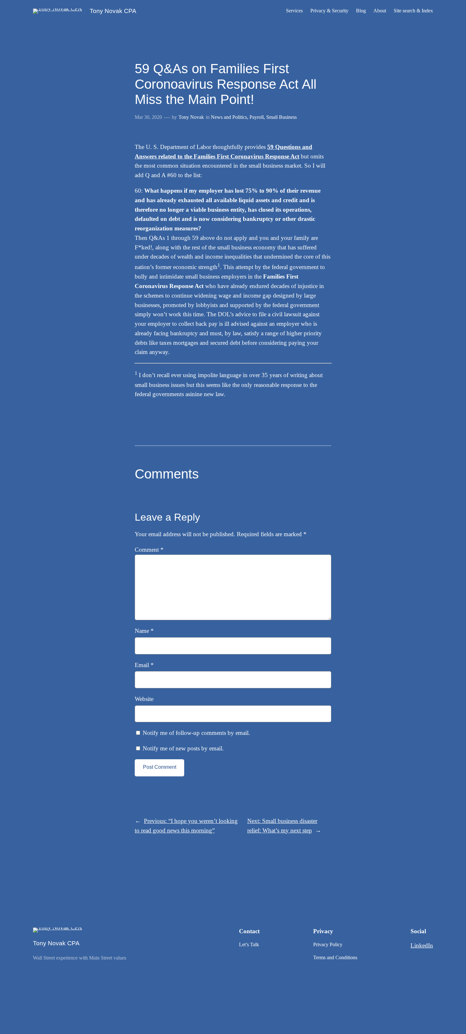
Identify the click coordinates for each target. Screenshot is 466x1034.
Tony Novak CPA (113, 11)
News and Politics (229, 117)
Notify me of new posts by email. (183, 748)
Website (144, 699)
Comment (149, 549)
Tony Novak (191, 117)
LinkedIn (422, 945)
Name (144, 630)
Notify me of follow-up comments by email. (196, 732)
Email (144, 665)
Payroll (256, 117)
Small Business (281, 117)
